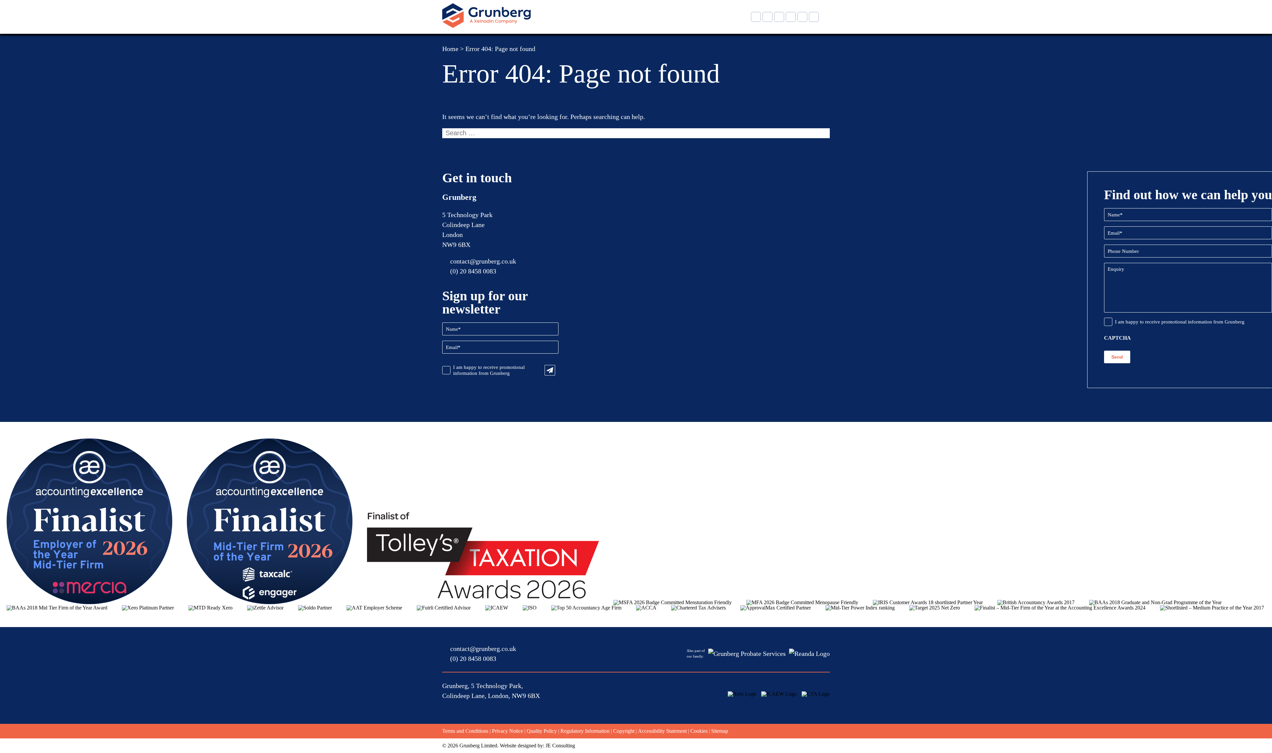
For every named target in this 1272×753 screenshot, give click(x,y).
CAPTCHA (1117, 338)
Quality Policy (542, 731)
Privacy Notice (507, 731)
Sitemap (719, 731)
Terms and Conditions (465, 731)
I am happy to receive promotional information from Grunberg (489, 370)
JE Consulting (560, 745)
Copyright (623, 731)
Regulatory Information (585, 731)
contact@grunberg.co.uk (483, 261)
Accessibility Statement (662, 731)
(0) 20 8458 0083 (473, 271)
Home (450, 48)
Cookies (699, 731)
